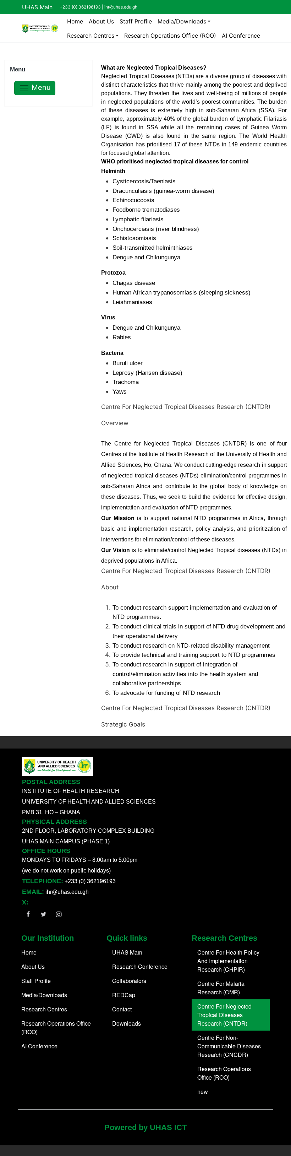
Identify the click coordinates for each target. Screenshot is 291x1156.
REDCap (123, 995)
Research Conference (140, 966)
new (202, 1091)
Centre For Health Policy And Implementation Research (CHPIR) (228, 960)
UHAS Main (37, 7)
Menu (40, 87)
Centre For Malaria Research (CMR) (221, 987)
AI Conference (241, 35)
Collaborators (129, 981)
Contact (122, 1009)
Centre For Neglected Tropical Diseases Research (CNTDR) (224, 1014)
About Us (101, 21)
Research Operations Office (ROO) (170, 35)
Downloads (126, 1023)
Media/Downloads (182, 21)
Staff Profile (136, 21)
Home (75, 21)
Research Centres (90, 35)
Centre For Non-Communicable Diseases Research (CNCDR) (229, 1046)
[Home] (40, 28)
